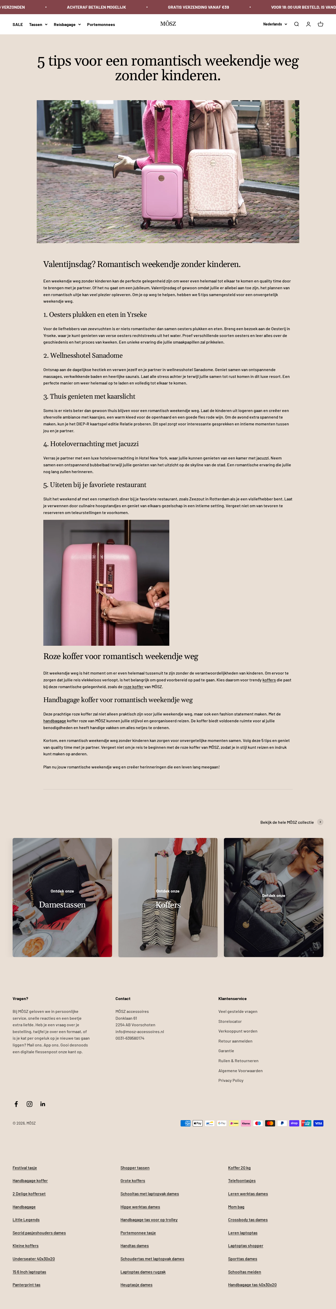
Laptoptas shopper (245, 1245)
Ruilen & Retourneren (238, 1060)
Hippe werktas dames (140, 1206)
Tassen (35, 24)
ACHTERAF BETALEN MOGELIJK (96, 6)
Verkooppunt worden (238, 1030)
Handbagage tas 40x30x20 (252, 1284)
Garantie (226, 1050)
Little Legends (26, 1219)
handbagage (54, 720)
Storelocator (230, 1021)
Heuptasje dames (136, 1284)
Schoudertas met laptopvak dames (152, 1258)
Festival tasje (25, 1167)
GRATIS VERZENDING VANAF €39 (198, 6)
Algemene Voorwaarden (240, 1070)
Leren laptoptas (243, 1232)
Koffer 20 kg (239, 1167)
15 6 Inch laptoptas (29, 1271)
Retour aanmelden (235, 1040)
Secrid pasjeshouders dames (39, 1232)
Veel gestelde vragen (238, 1011)
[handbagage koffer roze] (168, 583)
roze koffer (133, 686)
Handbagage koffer (30, 1180)
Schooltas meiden (244, 1271)
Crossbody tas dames (248, 1219)
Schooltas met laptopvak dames (149, 1193)
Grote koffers (132, 1180)
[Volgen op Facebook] (16, 1104)
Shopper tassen (135, 1167)
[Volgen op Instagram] (29, 1104)
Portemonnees (101, 24)
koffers (269, 679)
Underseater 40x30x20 (34, 1258)
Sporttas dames (242, 1258)
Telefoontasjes (242, 1180)
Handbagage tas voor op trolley (149, 1219)
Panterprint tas (26, 1284)
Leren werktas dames (248, 1193)
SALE (18, 24)
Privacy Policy (231, 1080)
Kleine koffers (26, 1245)
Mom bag (236, 1206)
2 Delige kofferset (29, 1193)
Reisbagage (65, 24)
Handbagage (24, 1206)
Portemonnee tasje (138, 1232)
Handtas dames (134, 1245)
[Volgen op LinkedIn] (42, 1104)
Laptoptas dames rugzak (143, 1271)
